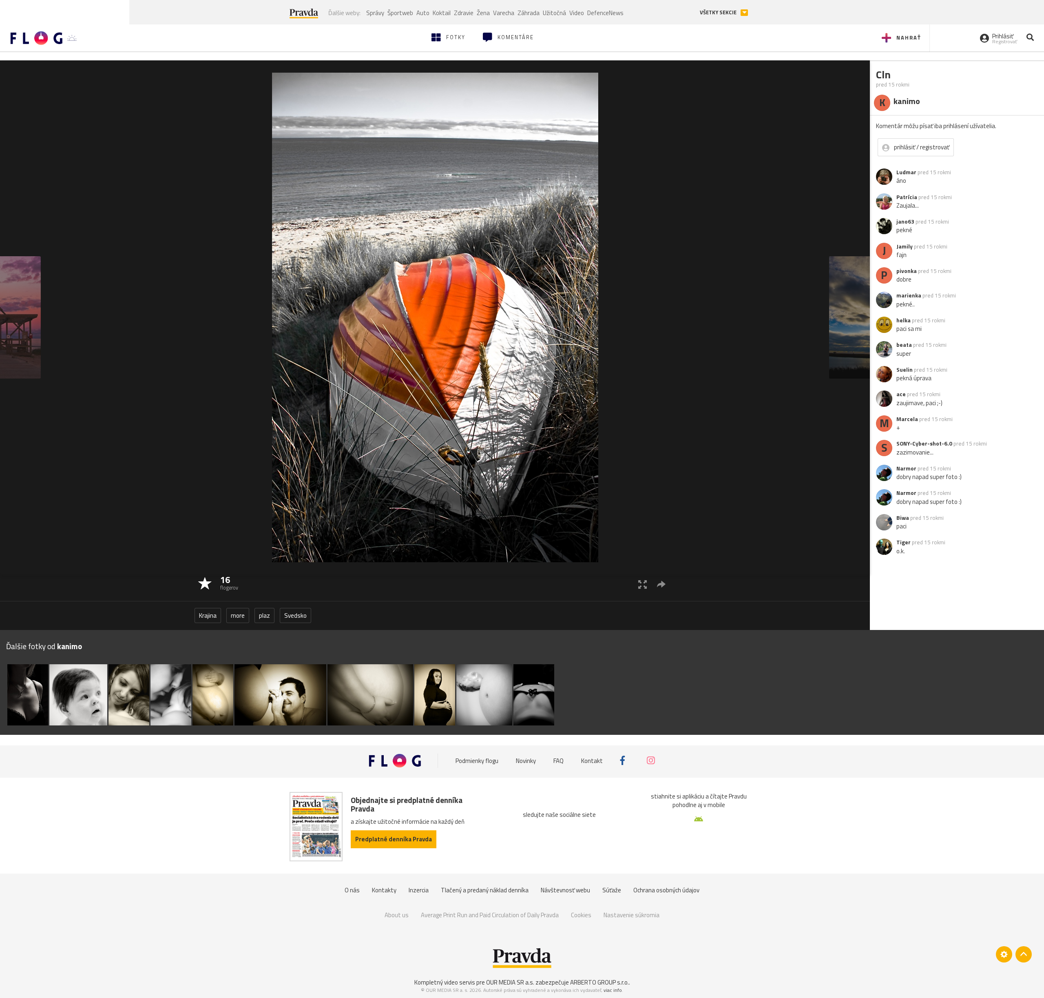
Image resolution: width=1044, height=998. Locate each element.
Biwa (902, 518)
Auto (422, 13)
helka (903, 320)
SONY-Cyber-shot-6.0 (924, 443)
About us (397, 915)
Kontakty (384, 890)
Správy (375, 13)
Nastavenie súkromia (631, 915)
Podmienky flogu (477, 760)
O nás (352, 890)
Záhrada (529, 13)
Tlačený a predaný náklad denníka (485, 890)
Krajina (208, 615)
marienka (908, 295)
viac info (613, 990)
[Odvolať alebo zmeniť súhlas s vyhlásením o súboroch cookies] (1004, 954)
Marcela (907, 419)
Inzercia (419, 890)
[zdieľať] (661, 584)
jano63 (905, 221)
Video (576, 13)
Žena (483, 13)
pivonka (906, 271)
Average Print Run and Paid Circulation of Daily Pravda (490, 915)
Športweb (400, 13)
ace (901, 394)
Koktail (442, 13)
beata (904, 345)
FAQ (558, 760)
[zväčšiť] (642, 584)
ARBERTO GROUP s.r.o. (599, 982)
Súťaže (611, 890)
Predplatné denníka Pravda (393, 839)
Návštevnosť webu (565, 890)
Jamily (904, 246)
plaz (264, 615)
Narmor (906, 468)
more (238, 615)
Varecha (503, 13)
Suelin (904, 370)
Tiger (903, 542)
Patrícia (906, 197)
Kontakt (592, 760)
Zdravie (463, 13)
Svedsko (295, 615)
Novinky (526, 760)
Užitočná (554, 13)
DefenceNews (605, 13)
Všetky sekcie (719, 12)
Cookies (581, 915)
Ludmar (906, 172)
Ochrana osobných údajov (666, 890)
